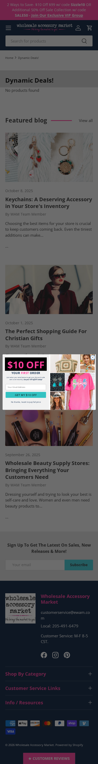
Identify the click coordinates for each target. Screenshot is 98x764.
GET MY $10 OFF (26, 395)
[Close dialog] (92, 357)
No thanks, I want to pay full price (26, 402)
